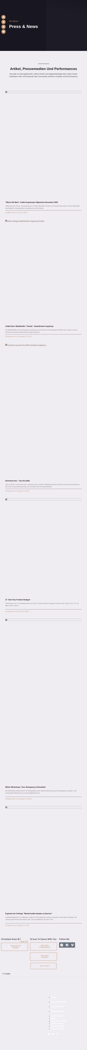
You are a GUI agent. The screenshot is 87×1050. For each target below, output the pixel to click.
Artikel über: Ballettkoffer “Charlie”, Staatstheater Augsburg (29, 326)
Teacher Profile (58, 1002)
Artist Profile (57, 1006)
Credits (7, 974)
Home (54, 997)
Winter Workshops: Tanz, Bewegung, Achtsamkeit (25, 787)
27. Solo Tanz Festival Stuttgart (17, 600)
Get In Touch (57, 1016)
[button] (3, 17)
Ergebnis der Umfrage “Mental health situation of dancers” (28, 913)
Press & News (58, 1011)
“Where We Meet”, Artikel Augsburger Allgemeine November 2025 (31, 202)
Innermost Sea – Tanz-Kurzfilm (17, 481)
